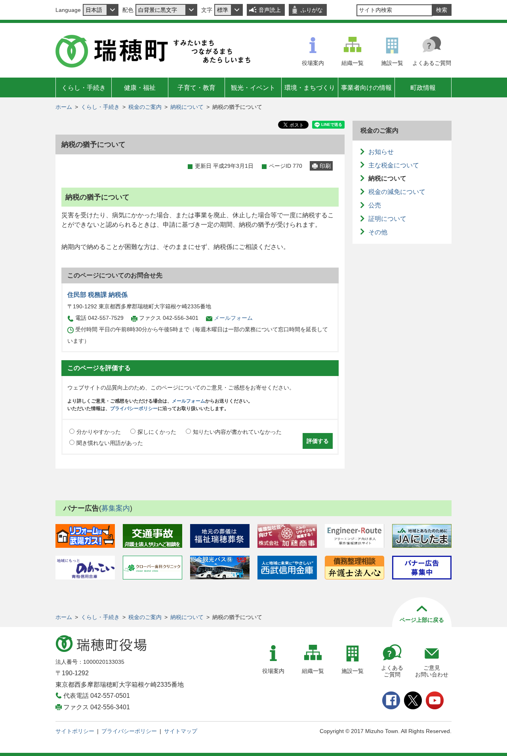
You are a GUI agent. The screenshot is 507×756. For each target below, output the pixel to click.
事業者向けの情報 (366, 87)
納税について (187, 107)
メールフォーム (233, 318)
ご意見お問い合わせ (431, 671)
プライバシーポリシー (134, 408)
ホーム (63, 107)
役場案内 (313, 63)
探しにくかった (156, 432)
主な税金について (393, 165)
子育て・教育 (196, 87)
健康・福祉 (140, 87)
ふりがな (312, 10)
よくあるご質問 (431, 63)
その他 (377, 232)
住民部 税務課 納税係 (97, 294)
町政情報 (423, 87)
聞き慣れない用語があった (109, 443)
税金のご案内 (145, 107)
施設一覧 (392, 63)
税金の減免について (396, 191)
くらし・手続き (83, 87)
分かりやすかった (98, 432)
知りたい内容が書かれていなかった (237, 432)
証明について (387, 218)
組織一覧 (352, 63)
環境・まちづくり (309, 87)
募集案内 (115, 508)
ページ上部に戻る (422, 620)
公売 (374, 205)
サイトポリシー (74, 731)
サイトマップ (180, 731)
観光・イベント (253, 87)
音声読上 (270, 10)
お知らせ (381, 151)
